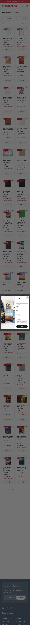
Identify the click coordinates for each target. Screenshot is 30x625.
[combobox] (17, 316)
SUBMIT (22, 326)
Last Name (17, 306)
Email (17, 310)
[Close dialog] (27, 297)
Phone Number (18, 314)
